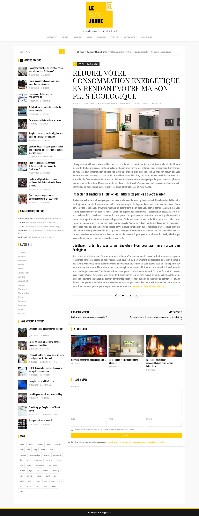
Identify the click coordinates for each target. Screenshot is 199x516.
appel (48, 444)
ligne (30, 470)
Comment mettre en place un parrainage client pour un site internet (46, 356)
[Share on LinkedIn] (130, 295)
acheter (22, 444)
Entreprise (115, 37)
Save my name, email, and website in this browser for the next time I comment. (105, 429)
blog (35, 449)
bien (28, 449)
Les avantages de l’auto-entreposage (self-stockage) (42, 226)
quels (29, 481)
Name (74, 419)
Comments (75, 386)
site (60, 481)
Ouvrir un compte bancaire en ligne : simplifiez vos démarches (44, 82)
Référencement (23, 288)
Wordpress (21, 313)
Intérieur (90, 52)
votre (128, 103)
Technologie (101, 37)
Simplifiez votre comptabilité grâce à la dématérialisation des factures (46, 135)
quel (55, 476)
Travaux (20, 309)
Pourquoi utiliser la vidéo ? (40, 420)
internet (22, 470)
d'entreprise (57, 455)
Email (111, 419)
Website (149, 419)
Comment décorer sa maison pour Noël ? (88, 359)
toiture (29, 486)
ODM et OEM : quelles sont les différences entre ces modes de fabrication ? (42, 166)
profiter (39, 476)
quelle (22, 481)
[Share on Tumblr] (137, 295)
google (29, 465)
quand (48, 476)
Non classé (21, 284)
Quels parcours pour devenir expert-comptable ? (89, 317)
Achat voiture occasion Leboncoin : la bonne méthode (45, 108)
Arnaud (77, 103)
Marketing (77, 37)
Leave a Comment (142, 103)
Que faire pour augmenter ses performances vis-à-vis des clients (43, 197)
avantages (58, 444)
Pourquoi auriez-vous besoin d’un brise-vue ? (40, 222)
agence (31, 444)
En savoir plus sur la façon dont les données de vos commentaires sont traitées (135, 442)
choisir (43, 449)
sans (45, 481)
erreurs (59, 460)
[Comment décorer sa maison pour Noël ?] (89, 346)
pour (21, 476)
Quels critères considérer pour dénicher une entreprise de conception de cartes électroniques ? (46, 150)
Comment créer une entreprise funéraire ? (46, 330)
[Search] (62, 51)
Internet (65, 37)
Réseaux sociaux (23, 293)
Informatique (52, 37)
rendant (122, 103)
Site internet (22, 301)
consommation (105, 103)
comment (23, 455)
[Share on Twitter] (123, 295)
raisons (38, 481)
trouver (45, 486)
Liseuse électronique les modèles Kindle (47, 218)
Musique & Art (146, 37)
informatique (53, 465)
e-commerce (38, 460)
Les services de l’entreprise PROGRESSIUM (40, 95)
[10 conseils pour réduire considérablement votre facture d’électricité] (164, 346)
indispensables (40, 465)
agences (40, 444)
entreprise (49, 460)
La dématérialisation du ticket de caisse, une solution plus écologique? (46, 69)
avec (21, 449)
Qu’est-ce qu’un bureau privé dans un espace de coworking (44, 343)
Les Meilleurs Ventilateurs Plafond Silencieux (123, 361)
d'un (21, 460)
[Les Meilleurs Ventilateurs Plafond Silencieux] (126, 346)
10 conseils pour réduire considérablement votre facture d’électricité (159, 363)
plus (117, 103)
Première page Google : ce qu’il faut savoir (44, 409)
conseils (46, 455)
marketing (55, 470)
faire (21, 465)
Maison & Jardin (129, 37)
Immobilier (21, 256)
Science (89, 37)
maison (113, 103)
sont (21, 486)
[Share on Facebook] (116, 295)
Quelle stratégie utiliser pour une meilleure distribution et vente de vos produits (45, 182)
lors (38, 470)
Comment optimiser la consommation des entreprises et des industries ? (156, 319)
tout (37, 486)
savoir (53, 481)
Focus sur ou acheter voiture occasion (45, 120)
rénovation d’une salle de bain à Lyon (149, 286)
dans (28, 460)
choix (51, 449)
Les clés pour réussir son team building (45, 394)
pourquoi (29, 476)
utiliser (54, 486)
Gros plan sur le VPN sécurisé (41, 381)
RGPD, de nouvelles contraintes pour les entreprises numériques (46, 369)
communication (35, 455)
